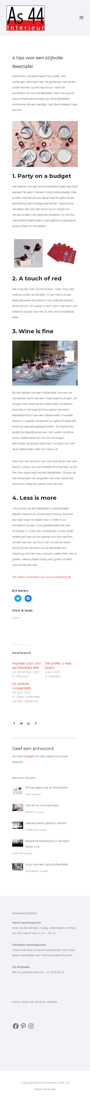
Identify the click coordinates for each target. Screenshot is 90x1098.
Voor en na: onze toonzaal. (42, 805)
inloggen (29, 756)
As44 (62, 93)
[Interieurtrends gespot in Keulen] (17, 825)
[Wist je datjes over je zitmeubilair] (17, 790)
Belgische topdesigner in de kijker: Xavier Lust (47, 843)
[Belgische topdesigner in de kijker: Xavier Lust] (17, 843)
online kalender (51, 950)
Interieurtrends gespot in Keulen (46, 823)
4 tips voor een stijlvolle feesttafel (37, 62)
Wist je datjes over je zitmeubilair (46, 787)
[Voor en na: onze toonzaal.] (17, 807)
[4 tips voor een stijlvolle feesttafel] (17, 866)
